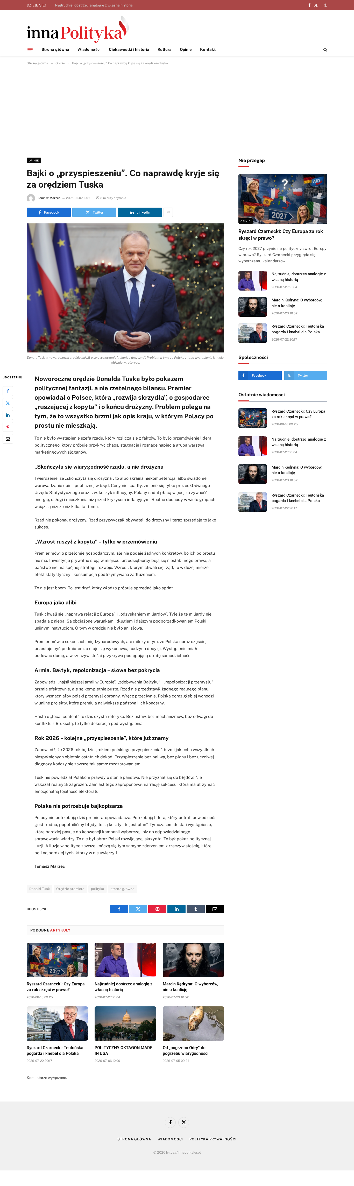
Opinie (186, 49)
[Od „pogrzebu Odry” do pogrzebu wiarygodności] (193, 1023)
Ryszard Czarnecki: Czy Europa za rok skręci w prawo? (56, 987)
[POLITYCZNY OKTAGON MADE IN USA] (125, 1023)
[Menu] (30, 49)
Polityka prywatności (212, 1139)
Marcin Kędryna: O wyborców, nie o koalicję (190, 987)
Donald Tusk (39, 889)
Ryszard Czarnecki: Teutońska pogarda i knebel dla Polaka (55, 1050)
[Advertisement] (177, 110)
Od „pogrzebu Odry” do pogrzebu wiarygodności (185, 1050)
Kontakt (208, 49)
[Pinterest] (8, 427)
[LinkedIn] (8, 415)
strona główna (122, 889)
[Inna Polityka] (78, 29)
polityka (97, 889)
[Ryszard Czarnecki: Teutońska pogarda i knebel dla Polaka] (57, 1023)
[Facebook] (8, 391)
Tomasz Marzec (49, 198)
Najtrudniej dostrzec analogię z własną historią (94, 5)
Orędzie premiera (70, 889)
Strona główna (55, 49)
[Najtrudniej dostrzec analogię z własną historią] (125, 960)
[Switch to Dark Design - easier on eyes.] (325, 5)
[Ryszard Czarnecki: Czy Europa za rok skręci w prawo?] (57, 960)
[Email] (8, 438)
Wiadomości (89, 49)
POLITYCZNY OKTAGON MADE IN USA (123, 1050)
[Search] (324, 49)
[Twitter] (8, 403)
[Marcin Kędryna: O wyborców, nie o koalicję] (193, 960)
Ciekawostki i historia (129, 49)
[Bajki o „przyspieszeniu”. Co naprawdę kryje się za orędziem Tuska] (125, 287)
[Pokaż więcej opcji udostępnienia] (168, 212)
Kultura (165, 49)
